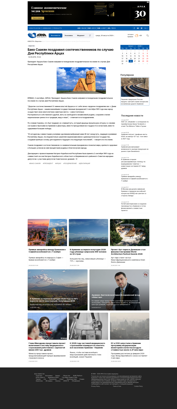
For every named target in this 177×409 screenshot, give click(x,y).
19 (131, 58)
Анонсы (57, 381)
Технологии (53, 379)
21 (139, 58)
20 (135, 58)
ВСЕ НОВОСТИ (39, 374)
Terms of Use (117, 386)
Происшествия (72, 379)
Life (45, 379)
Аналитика (39, 381)
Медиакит (81, 35)
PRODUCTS (57, 28)
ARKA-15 (66, 381)
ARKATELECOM (34, 28)
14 (139, 56)
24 (122, 61)
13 (135, 56)
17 (122, 58)
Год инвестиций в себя (69, 377)
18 (126, 58)
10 (122, 56)
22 (143, 58)
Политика (39, 375)
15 (143, 56)
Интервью (49, 381)
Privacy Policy (95, 386)
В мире (82, 379)
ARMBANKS (46, 28)
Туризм (38, 379)
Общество (31, 46)
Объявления (76, 381)
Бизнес (57, 375)
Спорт (61, 379)
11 (126, 56)
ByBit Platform (77, 375)
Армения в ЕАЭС (53, 377)
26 (131, 61)
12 (130, 56)
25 (126, 61)
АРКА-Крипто (40, 377)
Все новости (55, 35)
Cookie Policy (138, 386)
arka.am (138, 379)
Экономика (69, 35)
